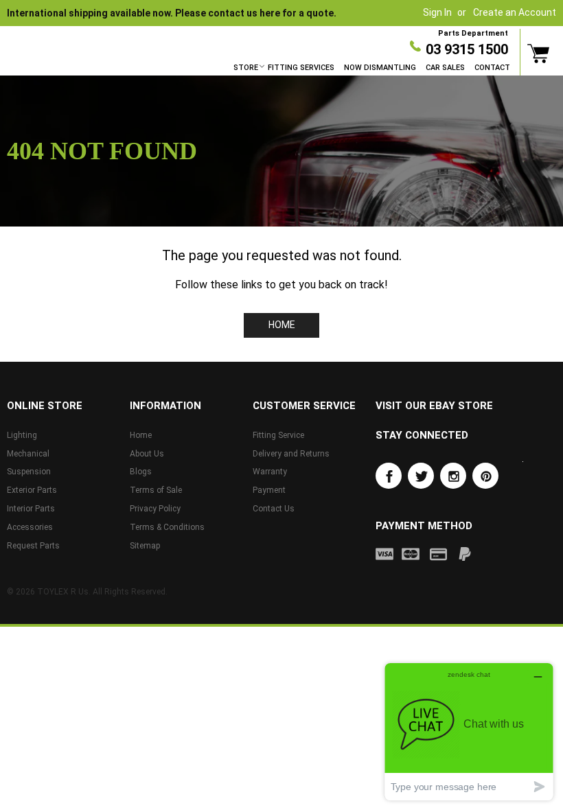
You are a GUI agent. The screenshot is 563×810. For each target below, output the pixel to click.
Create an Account (514, 12)
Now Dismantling (380, 67)
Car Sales (445, 67)
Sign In (437, 12)
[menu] (372, 68)
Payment (269, 490)
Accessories (30, 527)
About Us (147, 454)
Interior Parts (31, 508)
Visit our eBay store (434, 406)
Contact (492, 67)
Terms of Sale (156, 490)
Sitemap (145, 546)
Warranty (270, 471)
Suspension (29, 471)
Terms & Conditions (167, 527)
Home (281, 324)
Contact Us (274, 508)
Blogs (141, 471)
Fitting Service (278, 435)
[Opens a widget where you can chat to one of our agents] (469, 731)
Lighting (22, 435)
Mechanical (28, 454)
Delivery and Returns (291, 454)
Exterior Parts (32, 490)
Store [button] (245, 67)
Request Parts (33, 546)
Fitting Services (301, 67)
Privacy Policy (155, 508)
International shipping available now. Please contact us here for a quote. (171, 13)
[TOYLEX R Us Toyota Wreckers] (65, 36)
